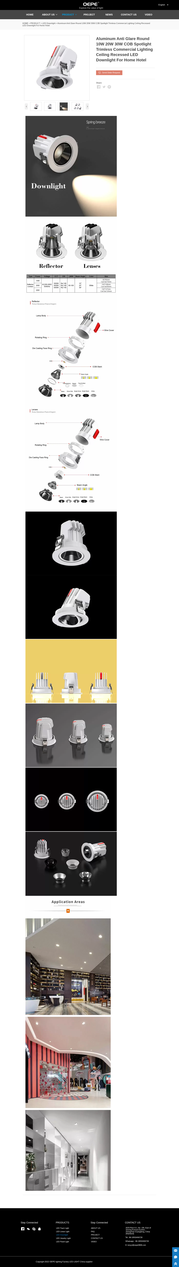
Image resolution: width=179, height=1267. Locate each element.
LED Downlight (48, 23)
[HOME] (91, 5)
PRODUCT (35, 23)
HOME (25, 23)
